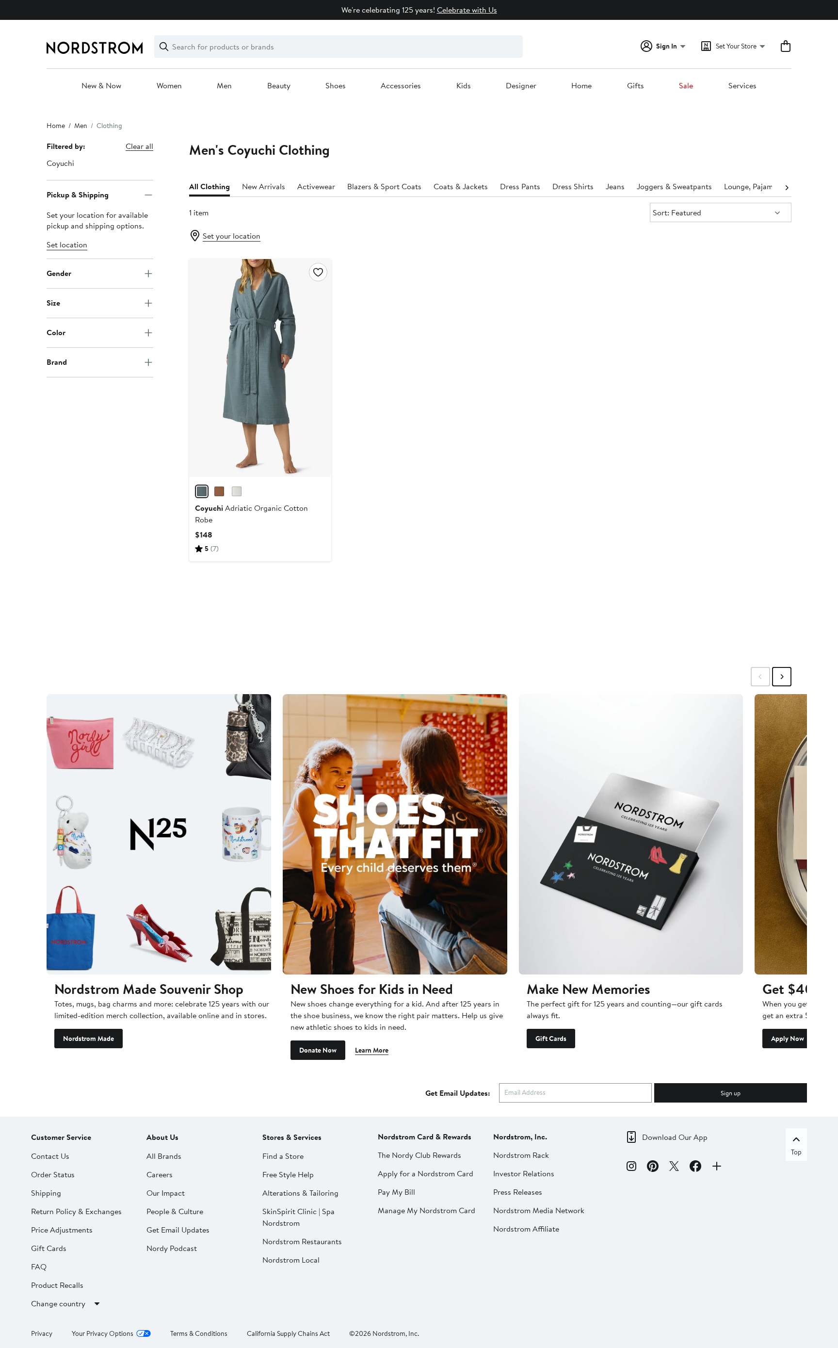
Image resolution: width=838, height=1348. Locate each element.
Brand (57, 362)
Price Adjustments (62, 1229)
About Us (162, 1137)
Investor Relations (523, 1173)
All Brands (163, 1156)
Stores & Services (292, 1137)
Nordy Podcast (171, 1248)
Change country (58, 1303)
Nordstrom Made (88, 1038)
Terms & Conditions (198, 1333)
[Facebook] (695, 1167)
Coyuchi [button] (60, 163)
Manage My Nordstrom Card (426, 1210)
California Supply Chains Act (288, 1333)
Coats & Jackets (461, 186)
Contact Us (50, 1156)
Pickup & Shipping (78, 194)
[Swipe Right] (781, 676)
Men (224, 86)
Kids (463, 86)
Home (581, 86)
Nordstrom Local (291, 1259)
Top (796, 1152)
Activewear (316, 186)
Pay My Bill (396, 1191)
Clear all (139, 146)
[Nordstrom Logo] (95, 48)
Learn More (371, 1050)
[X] (674, 1167)
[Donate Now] (395, 834)
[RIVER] (202, 491)
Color (56, 332)
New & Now (101, 86)
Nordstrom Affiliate (526, 1228)
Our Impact (165, 1192)
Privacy (41, 1333)
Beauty (278, 86)
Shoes (335, 86)
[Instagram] (631, 1167)
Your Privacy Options (102, 1333)
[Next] (786, 186)
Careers (159, 1174)
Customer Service (61, 1137)
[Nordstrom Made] (159, 834)
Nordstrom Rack (521, 1155)
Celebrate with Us (467, 9)
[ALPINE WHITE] (237, 491)
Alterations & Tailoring (300, 1192)
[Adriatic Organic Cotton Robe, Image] (260, 367)
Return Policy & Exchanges (76, 1211)
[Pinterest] (653, 1167)
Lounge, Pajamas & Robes (767, 186)
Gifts (635, 86)
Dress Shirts (573, 186)
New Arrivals (263, 186)
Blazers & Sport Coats (384, 186)
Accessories (401, 86)
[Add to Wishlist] (318, 272)
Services (742, 86)
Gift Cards (550, 1038)
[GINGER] (219, 491)
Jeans (615, 186)
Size (53, 302)
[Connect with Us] (717, 1167)
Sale (686, 86)
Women (169, 86)
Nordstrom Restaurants (302, 1241)
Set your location (231, 235)
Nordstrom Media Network (538, 1210)
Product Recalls (57, 1285)
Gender (59, 273)
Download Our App (675, 1137)
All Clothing (209, 186)
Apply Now (787, 1038)
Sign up (731, 1092)
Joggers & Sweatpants (674, 186)
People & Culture (174, 1211)
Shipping (46, 1192)
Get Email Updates (178, 1229)
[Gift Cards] (631, 834)
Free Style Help (288, 1174)
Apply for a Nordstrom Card (425, 1173)
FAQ (39, 1266)
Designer (521, 86)
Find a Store (283, 1156)
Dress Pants (520, 186)
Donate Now (318, 1050)
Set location (67, 244)
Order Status (53, 1174)
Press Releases (517, 1191)
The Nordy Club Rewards (419, 1155)
